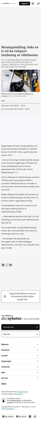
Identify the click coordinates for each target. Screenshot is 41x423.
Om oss (4, 378)
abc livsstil (22, 416)
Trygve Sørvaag (23, 392)
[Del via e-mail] (10, 265)
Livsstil (4, 355)
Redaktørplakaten (15, 400)
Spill (3, 372)
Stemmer (5, 350)
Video (3, 383)
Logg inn (24, 3)
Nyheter (5, 344)
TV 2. (16, 172)
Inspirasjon (6, 361)
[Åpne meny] (33, 3)
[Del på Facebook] (3, 265)
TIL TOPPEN (6, 316)
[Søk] (38, 3)
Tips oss (6, 334)
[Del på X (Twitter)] (7, 265)
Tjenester (5, 367)
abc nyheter (9, 416)
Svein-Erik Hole (18, 394)
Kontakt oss (8, 327)
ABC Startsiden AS (8, 409)
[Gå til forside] (9, 3)
